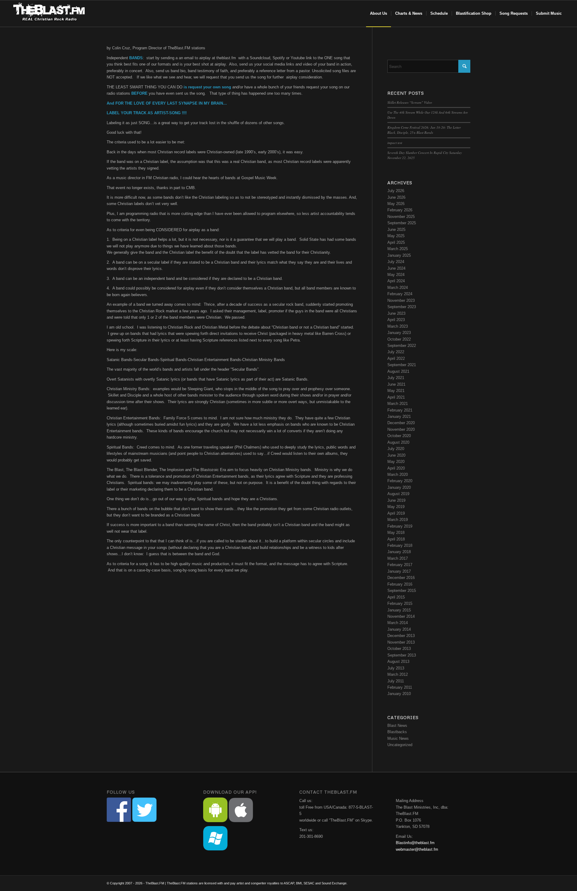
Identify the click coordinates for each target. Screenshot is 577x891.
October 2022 (399, 339)
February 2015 (399, 603)
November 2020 (401, 429)
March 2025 (397, 248)
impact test (394, 142)
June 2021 (396, 384)
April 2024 (396, 281)
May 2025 (396, 236)
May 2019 (396, 506)
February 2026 (399, 210)
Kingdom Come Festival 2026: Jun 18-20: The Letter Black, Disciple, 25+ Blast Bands (424, 130)
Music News (398, 738)
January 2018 (399, 552)
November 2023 (401, 300)
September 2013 (401, 655)
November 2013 (401, 642)
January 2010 (399, 693)
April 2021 (396, 397)
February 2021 (399, 410)
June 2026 (396, 197)
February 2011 (399, 687)
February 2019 (399, 526)
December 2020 (401, 423)
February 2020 (399, 481)
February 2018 (399, 545)
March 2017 (397, 558)
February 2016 (399, 584)
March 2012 (397, 674)
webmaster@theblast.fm (417, 849)
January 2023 (399, 332)
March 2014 (397, 622)
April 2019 (396, 513)
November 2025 (401, 216)
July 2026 (395, 190)
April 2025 (396, 242)
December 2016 (401, 577)
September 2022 (401, 345)
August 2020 (398, 442)
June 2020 (396, 455)
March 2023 (397, 326)
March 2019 (397, 519)
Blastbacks (397, 732)
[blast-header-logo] (48, 13)
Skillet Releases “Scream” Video (409, 102)
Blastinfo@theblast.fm (415, 842)
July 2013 (395, 668)
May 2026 (396, 203)
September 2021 (401, 365)
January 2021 (399, 416)
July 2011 (395, 681)
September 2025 (401, 223)
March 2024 (397, 287)
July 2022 (395, 352)
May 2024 (396, 274)
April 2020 (396, 468)
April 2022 (396, 358)
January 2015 (399, 610)
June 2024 (396, 268)
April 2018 (396, 539)
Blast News (397, 725)
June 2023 (396, 313)
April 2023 (396, 319)
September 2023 (401, 307)
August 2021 (398, 371)
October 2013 (399, 648)
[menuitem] (378, 13)
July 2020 (395, 448)
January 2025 (399, 255)
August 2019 (398, 493)
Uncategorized (399, 744)
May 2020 (396, 461)
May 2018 (396, 532)
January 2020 (399, 487)
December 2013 (401, 635)
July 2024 (395, 261)
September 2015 (401, 590)
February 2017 (399, 564)
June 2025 (396, 229)
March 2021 (397, 403)
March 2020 (397, 474)
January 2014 (399, 629)
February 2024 (399, 294)
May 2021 (396, 390)
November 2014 (401, 616)
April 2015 (396, 597)
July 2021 (395, 377)
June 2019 (396, 500)
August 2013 (398, 661)
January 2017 (399, 571)
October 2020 (399, 435)
